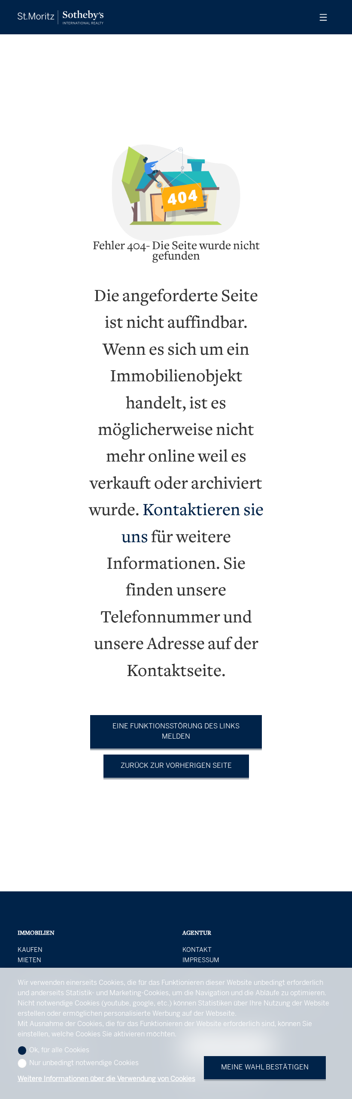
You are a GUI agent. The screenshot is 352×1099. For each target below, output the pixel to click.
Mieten (29, 960)
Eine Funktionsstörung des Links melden (176, 731)
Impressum (200, 960)
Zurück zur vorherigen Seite (176, 766)
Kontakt (197, 950)
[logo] (60, 17)
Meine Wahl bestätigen (265, 1067)
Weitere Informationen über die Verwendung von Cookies (106, 1079)
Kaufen (30, 950)
